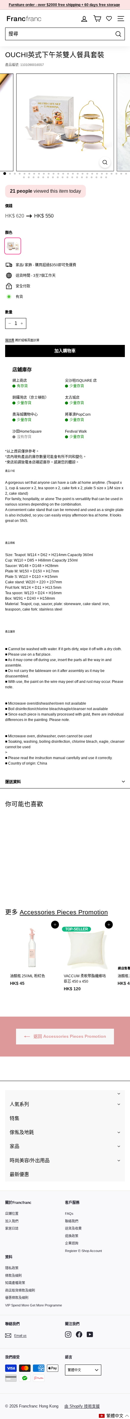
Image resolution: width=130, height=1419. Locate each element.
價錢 (8, 206)
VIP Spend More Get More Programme (33, 1305)
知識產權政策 (15, 1283)
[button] (114, 1416)
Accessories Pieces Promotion (64, 912)
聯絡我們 (71, 1221)
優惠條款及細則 (16, 1297)
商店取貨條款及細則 (20, 1290)
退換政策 (71, 1236)
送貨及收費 (73, 1228)
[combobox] (65, 34)
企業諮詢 (71, 1243)
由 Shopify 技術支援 (82, 1406)
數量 (8, 312)
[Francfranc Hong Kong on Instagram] (68, 1334)
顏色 (8, 233)
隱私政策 (11, 1268)
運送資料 (13, 781)
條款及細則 (13, 1275)
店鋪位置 (11, 1213)
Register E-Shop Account (83, 1251)
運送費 (9, 340)
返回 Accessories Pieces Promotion (69, 1036)
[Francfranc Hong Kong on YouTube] (90, 1334)
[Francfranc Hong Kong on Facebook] (79, 1334)
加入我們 (11, 1221)
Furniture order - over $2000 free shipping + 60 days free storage (64, 5)
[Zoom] (104, 162)
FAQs (69, 1213)
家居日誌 (11, 1228)
